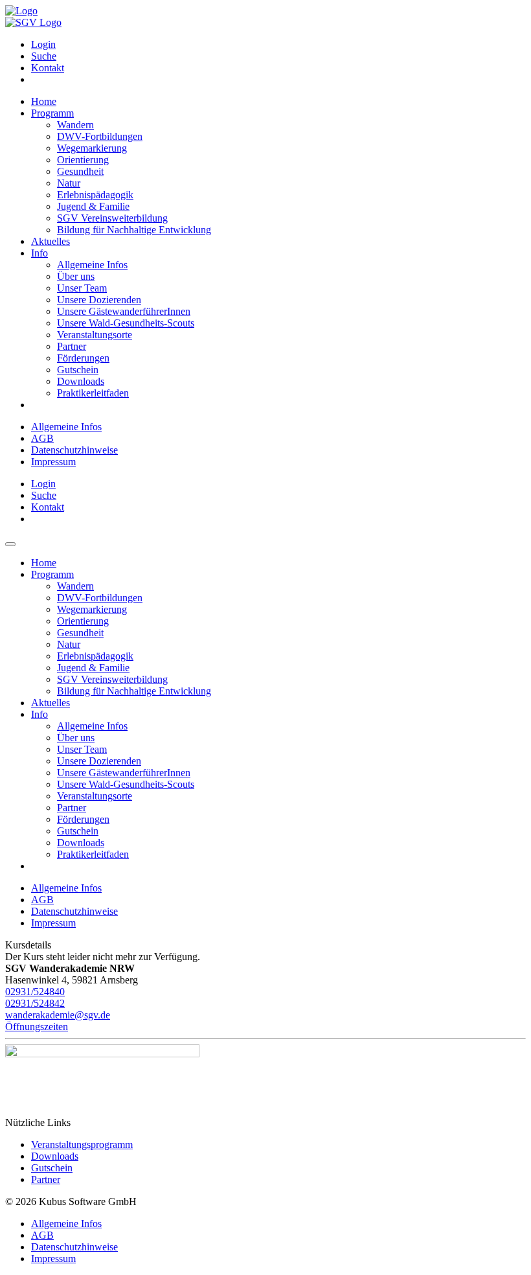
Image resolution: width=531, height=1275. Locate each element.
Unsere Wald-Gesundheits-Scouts (125, 322)
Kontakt (47, 67)
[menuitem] (278, 45)
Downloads (80, 381)
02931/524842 (35, 1003)
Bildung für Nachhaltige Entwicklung (134, 229)
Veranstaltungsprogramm (82, 1144)
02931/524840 (35, 991)
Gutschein (77, 369)
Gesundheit (80, 171)
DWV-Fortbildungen (99, 136)
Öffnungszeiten (36, 1026)
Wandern (75, 124)
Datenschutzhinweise (74, 449)
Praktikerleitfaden (93, 392)
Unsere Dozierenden (99, 299)
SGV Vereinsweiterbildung (112, 218)
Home (43, 101)
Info (39, 252)
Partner (71, 346)
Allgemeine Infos (92, 264)
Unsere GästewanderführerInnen (123, 311)
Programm (52, 113)
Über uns (76, 276)
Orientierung (83, 159)
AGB (42, 438)
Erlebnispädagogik (95, 194)
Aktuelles (50, 241)
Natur (68, 183)
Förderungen (83, 357)
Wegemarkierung (92, 148)
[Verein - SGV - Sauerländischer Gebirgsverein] (33, 22)
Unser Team (82, 287)
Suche (43, 56)
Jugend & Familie (93, 206)
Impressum (53, 461)
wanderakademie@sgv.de (57, 1014)
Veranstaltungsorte (94, 334)
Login (43, 44)
